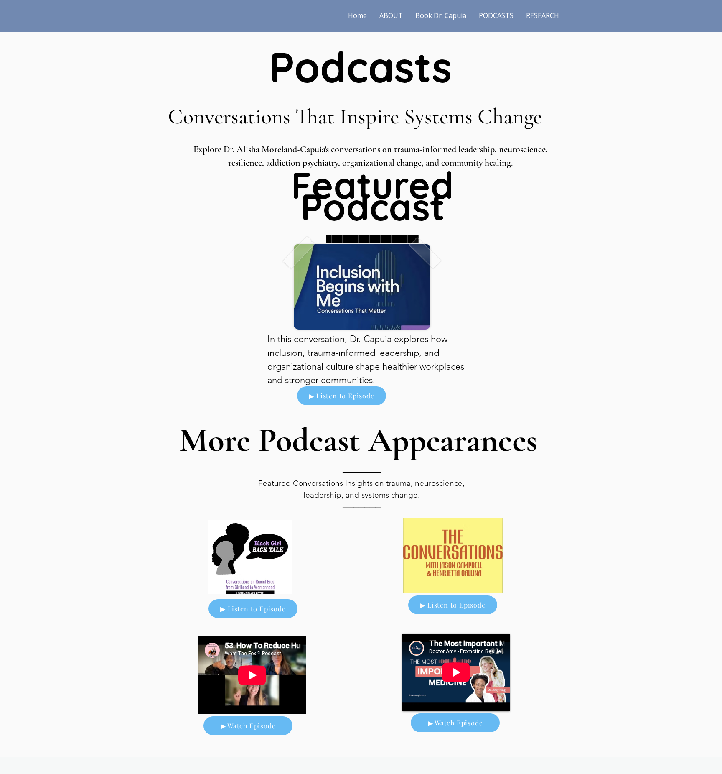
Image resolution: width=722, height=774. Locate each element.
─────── (362, 506)
